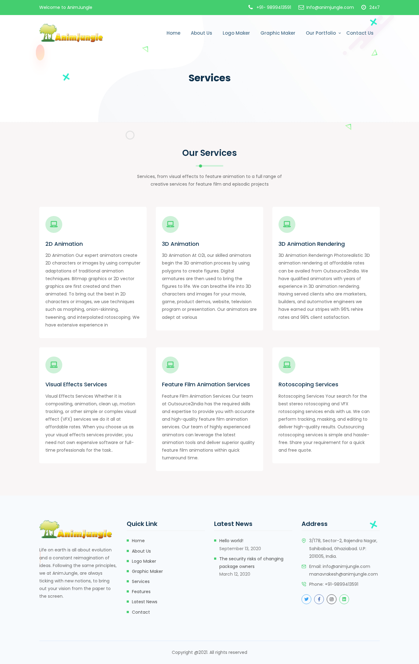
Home (173, 33)
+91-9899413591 (341, 584)
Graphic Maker (277, 33)
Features (141, 592)
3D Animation (180, 244)
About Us (201, 33)
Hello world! (231, 541)
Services (141, 581)
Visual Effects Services (76, 384)
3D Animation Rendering (312, 244)
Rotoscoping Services (308, 384)
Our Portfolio (321, 33)
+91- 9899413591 (273, 7)
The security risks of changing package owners (251, 562)
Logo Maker (236, 33)
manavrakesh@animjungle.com (343, 574)
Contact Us (360, 33)
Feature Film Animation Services (206, 384)
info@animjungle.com (346, 566)
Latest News (144, 602)
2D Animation (64, 244)
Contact (141, 612)
